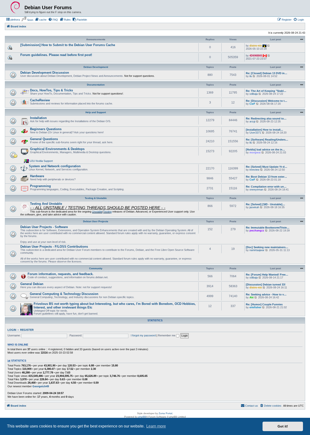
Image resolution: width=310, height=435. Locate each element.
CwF (252, 103)
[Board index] (15, 7)
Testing (107, 211)
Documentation (96, 84)
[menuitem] (13, 20)
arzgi (252, 121)
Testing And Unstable (46, 204)
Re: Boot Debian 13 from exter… (266, 176)
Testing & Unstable (96, 198)
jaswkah (254, 207)
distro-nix (255, 45)
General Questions (44, 139)
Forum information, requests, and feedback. (60, 274)
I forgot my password (143, 335)
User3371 (255, 132)
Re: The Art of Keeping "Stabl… (266, 90)
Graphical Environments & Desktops (57, 149)
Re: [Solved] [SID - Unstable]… (265, 204)
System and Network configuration (55, 166)
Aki (251, 297)
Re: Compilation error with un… (266, 186)
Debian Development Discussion (44, 72)
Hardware (37, 176)
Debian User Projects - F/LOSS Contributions (54, 246)
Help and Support (95, 112)
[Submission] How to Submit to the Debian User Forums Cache (67, 45)
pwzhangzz (256, 230)
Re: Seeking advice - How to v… (266, 294)
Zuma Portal (165, 413)
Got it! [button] (283, 426)
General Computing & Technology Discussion (64, 294)
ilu (250, 76)
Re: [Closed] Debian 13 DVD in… (266, 73)
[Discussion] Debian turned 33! (266, 284)
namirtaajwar (256, 250)
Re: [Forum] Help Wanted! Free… (267, 274)
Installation (38, 118)
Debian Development (96, 67)
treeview (254, 169)
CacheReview (40, 100)
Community (95, 268)
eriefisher (255, 307)
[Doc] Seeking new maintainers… (267, 247)
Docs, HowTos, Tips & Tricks (51, 90)
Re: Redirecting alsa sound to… (266, 118)
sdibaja (253, 93)
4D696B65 (255, 55)
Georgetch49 (40, 386)
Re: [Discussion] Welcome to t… (266, 100)
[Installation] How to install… (264, 129)
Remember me (167, 335)
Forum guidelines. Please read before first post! (56, 55)
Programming (40, 186)
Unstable (97, 211)
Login (12, 329)
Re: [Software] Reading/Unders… (267, 139)
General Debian (31, 284)
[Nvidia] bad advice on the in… (265, 149)
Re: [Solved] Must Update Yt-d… (266, 166)
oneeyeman (256, 189)
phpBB (142, 416)
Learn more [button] (156, 426)
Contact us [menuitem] (251, 405)
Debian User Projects (95, 221)
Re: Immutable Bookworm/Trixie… (267, 227)
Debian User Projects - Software (44, 227)
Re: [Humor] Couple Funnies (264, 304)
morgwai (255, 152)
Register (27, 329)
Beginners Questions (46, 129)
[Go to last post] (268, 45)
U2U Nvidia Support (41, 160)
